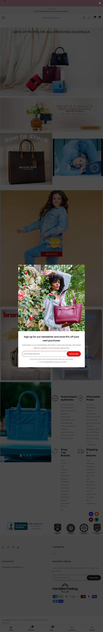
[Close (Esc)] (100, 3)
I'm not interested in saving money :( (53, 362)
